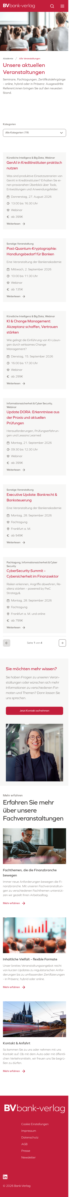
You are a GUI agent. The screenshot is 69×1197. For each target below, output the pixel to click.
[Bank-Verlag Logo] (34, 1109)
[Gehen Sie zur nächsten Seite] (62, 643)
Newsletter (28, 1157)
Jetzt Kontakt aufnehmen (34, 710)
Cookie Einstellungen (35, 1124)
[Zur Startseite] (19, 6)
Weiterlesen (13, 223)
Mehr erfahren (11, 903)
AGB (24, 1144)
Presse (25, 1151)
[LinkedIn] (5, 1177)
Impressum (28, 1131)
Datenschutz (29, 1137)
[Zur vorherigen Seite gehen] (6, 643)
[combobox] (34, 133)
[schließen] (62, 6)
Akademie (8, 58)
